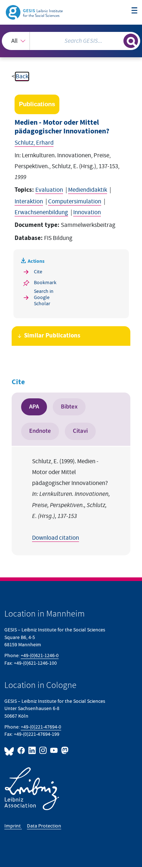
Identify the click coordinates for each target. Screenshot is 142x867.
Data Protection (44, 825)
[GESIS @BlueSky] (10, 750)
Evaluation (49, 190)
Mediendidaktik (87, 190)
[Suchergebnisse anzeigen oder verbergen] (130, 41)
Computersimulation (74, 202)
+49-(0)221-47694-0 (41, 726)
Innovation (87, 212)
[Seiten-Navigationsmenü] (134, 11)
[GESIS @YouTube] (54, 750)
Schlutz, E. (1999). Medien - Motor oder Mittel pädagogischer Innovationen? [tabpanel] (71, 499)
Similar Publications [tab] (52, 336)
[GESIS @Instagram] (43, 750)
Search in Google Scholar (44, 297)
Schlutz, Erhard (34, 143)
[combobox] (71, 41)
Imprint (13, 825)
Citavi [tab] (80, 431)
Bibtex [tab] (69, 406)
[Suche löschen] (117, 40)
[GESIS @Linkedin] (32, 750)
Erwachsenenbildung (41, 212)
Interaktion (29, 202)
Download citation (55, 538)
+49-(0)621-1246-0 (40, 655)
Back (22, 76)
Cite (38, 271)
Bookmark (45, 282)
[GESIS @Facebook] (21, 750)
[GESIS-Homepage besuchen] (35, 12)
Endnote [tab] (40, 431)
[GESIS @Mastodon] (64, 750)
